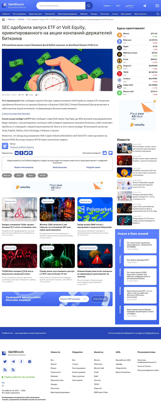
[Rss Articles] (13, 370)
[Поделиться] (17, 153)
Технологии (50, 14)
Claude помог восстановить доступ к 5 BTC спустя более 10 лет (57, 272)
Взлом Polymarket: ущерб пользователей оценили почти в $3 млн (143, 184)
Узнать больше (99, 299)
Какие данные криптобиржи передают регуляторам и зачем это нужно (140, 311)
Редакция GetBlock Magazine (22, 147)
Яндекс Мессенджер (23, 167)
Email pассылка (60, 167)
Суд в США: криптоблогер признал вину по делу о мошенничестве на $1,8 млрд (145, 208)
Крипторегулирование (67, 14)
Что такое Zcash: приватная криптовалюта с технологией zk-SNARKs (139, 245)
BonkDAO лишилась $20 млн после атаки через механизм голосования (144, 172)
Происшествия (35, 14)
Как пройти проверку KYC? (138, 260)
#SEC (31, 175)
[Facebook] (21, 361)
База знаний (126, 14)
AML (118, 6)
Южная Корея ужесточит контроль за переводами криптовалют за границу (94, 274)
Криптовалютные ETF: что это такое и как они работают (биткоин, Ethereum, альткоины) (139, 294)
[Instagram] (29, 361)
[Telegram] (13, 361)
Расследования (19, 14)
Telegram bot (121, 368)
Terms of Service (144, 366)
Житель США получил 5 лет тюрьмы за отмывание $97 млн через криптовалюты (55, 227)
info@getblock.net (151, 333)
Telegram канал (93, 167)
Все (52, 360)
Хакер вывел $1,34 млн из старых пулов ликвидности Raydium (144, 220)
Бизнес (21, 19)
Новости (6, 14)
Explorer (107, 6)
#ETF (19, 175)
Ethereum (98, 364)
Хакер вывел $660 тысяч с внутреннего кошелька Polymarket (94, 225)
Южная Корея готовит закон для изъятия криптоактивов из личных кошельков (144, 149)
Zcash (96, 372)
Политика (104, 14)
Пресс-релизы (140, 14)
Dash (96, 376)
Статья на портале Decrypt (16, 113)
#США (42, 175)
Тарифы (119, 364)
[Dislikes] (111, 153)
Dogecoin (98, 388)
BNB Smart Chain (101, 392)
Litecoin (97, 380)
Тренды (94, 14)
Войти (131, 6)
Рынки (53, 368)
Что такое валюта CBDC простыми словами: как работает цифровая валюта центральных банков (138, 275)
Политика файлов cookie (148, 370)
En (3, 386)
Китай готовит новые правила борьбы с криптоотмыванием (145, 160)
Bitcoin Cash (99, 368)
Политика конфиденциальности (146, 361)
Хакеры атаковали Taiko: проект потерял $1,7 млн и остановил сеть (19, 225)
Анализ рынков (78, 372)
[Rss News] (5, 370)
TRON (96, 384)
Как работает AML (123, 360)
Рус (3, 383)
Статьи (115, 14)
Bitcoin (97, 360)
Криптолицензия (123, 372)
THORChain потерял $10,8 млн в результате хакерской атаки (17, 272)
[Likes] (105, 153)
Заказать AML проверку (70, 299)
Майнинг (84, 14)
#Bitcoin (7, 175)
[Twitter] (5, 361)
